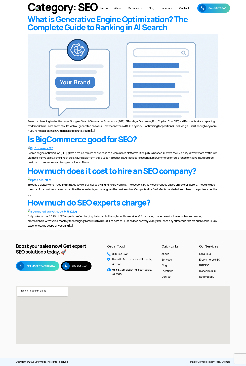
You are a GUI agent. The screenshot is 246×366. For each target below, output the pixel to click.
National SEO (206, 276)
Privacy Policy (214, 361)
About (118, 8)
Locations (167, 8)
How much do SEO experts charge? (89, 202)
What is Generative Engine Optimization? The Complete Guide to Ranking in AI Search (108, 23)
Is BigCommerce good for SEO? (82, 139)
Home (104, 8)
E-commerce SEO (209, 259)
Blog (151, 8)
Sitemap (226, 361)
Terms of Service (197, 361)
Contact (184, 8)
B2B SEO (204, 265)
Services (133, 8)
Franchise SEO (207, 271)
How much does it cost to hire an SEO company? (112, 170)
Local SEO (205, 254)
